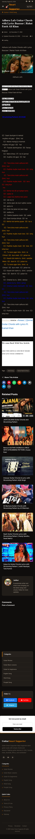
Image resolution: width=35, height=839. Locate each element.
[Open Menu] (3, 6)
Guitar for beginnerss (10, 669)
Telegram (11, 705)
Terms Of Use (8, 803)
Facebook (11, 700)
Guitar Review (8, 660)
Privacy (10, 826)
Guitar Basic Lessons (10, 665)
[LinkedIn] (24, 383)
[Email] (30, 383)
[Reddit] (19, 383)
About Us (7, 800)
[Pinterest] (9, 383)
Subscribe (17, 729)
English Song (8, 673)
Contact (24, 826)
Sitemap (6, 814)
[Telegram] (32, 1)
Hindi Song (13, 12)
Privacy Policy (8, 807)
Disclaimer (7, 810)
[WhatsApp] (14, 383)
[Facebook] (27, 1)
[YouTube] (30, 1)
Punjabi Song (8, 682)
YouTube (25, 700)
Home (6, 12)
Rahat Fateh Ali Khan (23, 370)
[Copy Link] (9, 386)
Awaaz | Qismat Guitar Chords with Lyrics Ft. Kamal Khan (17, 324)
